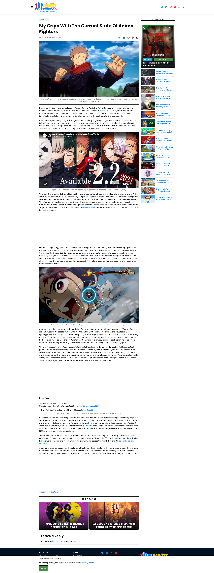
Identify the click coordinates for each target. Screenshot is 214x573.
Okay (43, 568)
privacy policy (87, 562)
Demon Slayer (89, 207)
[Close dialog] (173, 559)
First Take (54, 492)
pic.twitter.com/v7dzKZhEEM (89, 406)
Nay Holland (47, 37)
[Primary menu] (32, 7)
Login (181, 7)
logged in (56, 541)
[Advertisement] (89, 229)
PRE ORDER (163, 59)
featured (43, 492)
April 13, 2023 (87, 410)
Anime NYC (104, 110)
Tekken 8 (88, 425)
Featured (43, 19)
